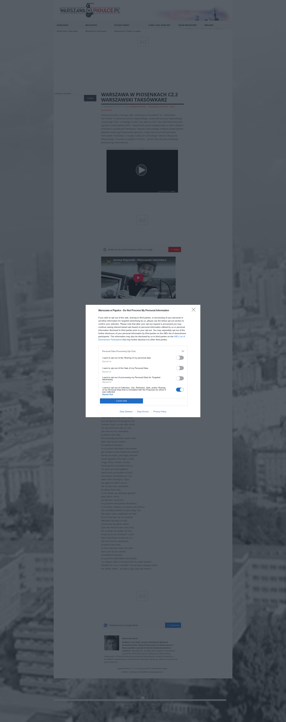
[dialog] (143, 361)
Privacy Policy (159, 411)
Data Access (143, 411)
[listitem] (143, 351)
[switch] (180, 358)
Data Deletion (126, 411)
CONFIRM (121, 401)
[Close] (194, 310)
